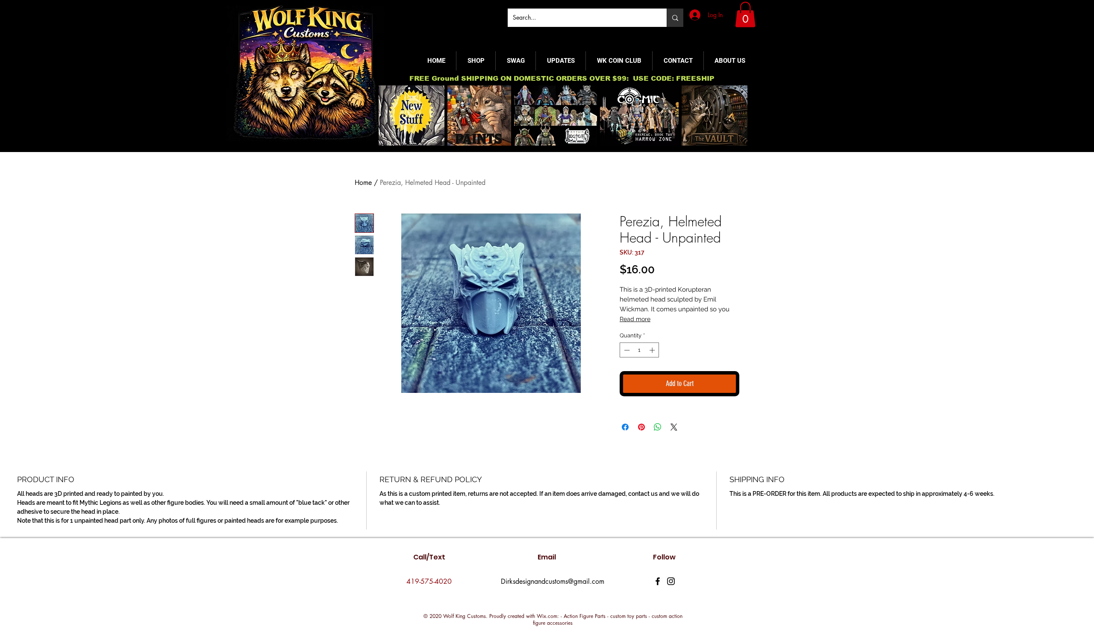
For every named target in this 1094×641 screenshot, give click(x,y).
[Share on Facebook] (625, 427)
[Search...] (675, 18)
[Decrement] (626, 350)
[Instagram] (671, 581)
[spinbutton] (639, 350)
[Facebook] (658, 581)
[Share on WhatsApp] (658, 427)
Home (363, 182)
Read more (635, 319)
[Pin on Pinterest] (641, 427)
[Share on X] (674, 427)
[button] (745, 14)
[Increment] (653, 350)
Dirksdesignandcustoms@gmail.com (552, 581)
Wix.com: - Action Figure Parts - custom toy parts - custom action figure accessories (607, 619)
